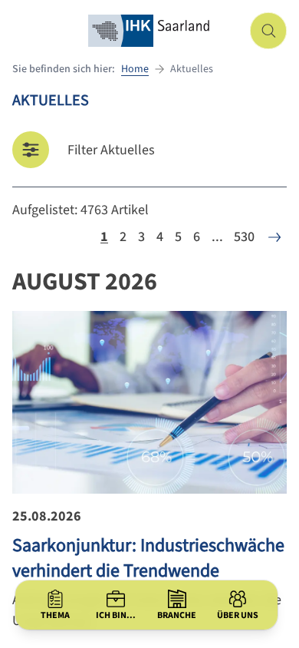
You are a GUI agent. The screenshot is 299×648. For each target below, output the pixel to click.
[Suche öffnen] (268, 30)
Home (135, 69)
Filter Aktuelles (111, 150)
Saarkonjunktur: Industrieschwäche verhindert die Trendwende (148, 558)
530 (244, 236)
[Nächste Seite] (274, 237)
